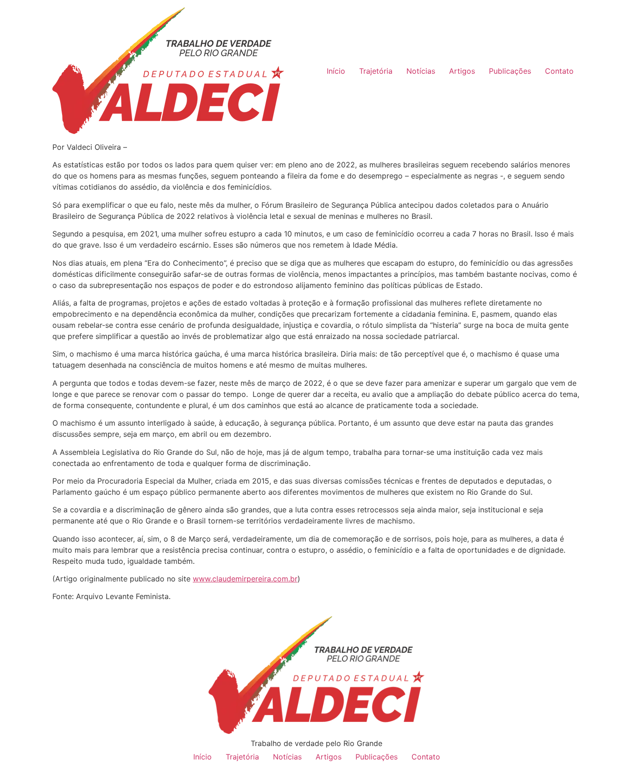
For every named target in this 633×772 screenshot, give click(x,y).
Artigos (462, 71)
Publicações (510, 71)
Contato (559, 71)
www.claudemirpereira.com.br (245, 578)
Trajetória (375, 71)
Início (336, 71)
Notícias (420, 71)
